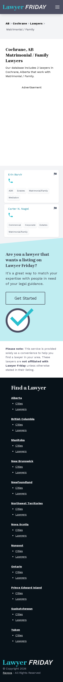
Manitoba (18, 440)
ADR (11, 191)
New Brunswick (22, 461)
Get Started (25, 298)
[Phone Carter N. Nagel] (11, 215)
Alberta (16, 398)
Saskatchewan (22, 608)
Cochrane (20, 23)
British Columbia (22, 419)
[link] (31, 186)
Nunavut (17, 545)
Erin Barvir (15, 174)
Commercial (15, 225)
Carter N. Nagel (18, 208)
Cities (19, 403)
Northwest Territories (27, 503)
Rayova (7, 672)
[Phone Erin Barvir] (11, 181)
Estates (21, 191)
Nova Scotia (20, 524)
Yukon (15, 629)
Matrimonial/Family (38, 191)
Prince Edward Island (26, 587)
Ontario (16, 566)
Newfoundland (21, 482)
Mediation (14, 197)
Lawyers (36, 23)
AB (8, 23)
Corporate (30, 225)
